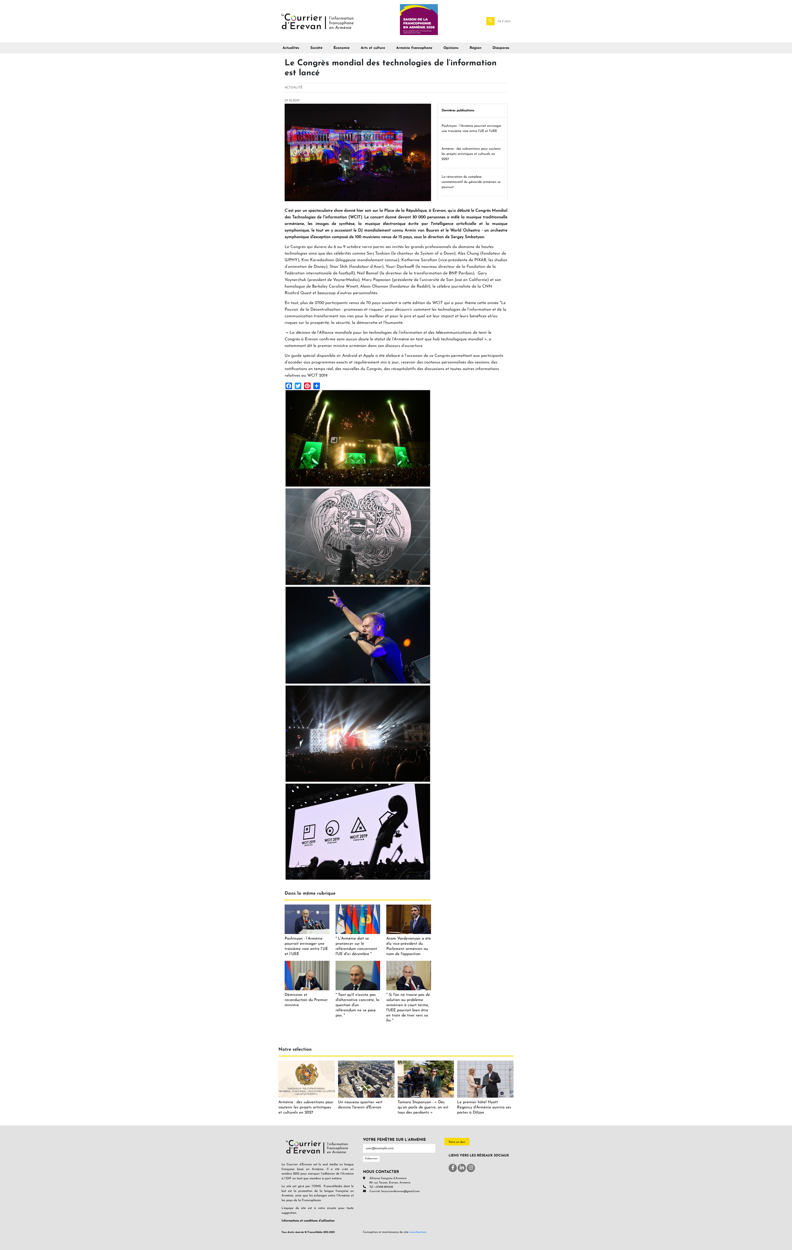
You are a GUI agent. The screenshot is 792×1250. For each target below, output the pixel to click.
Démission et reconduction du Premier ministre (306, 1000)
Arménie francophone (414, 48)
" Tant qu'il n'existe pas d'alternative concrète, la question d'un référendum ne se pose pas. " (357, 1005)
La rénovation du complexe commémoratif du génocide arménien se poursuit (471, 182)
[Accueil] (318, 21)
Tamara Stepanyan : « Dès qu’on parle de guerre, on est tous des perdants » (423, 1107)
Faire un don (457, 1142)
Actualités (291, 48)
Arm (507, 21)
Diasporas (501, 48)
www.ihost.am (417, 1232)
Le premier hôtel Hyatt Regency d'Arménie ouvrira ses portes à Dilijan (484, 1107)
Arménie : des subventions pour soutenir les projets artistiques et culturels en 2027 (471, 154)
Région (475, 48)
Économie (342, 48)
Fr (500, 21)
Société (316, 48)
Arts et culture (373, 48)
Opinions (450, 48)
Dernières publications (458, 110)
